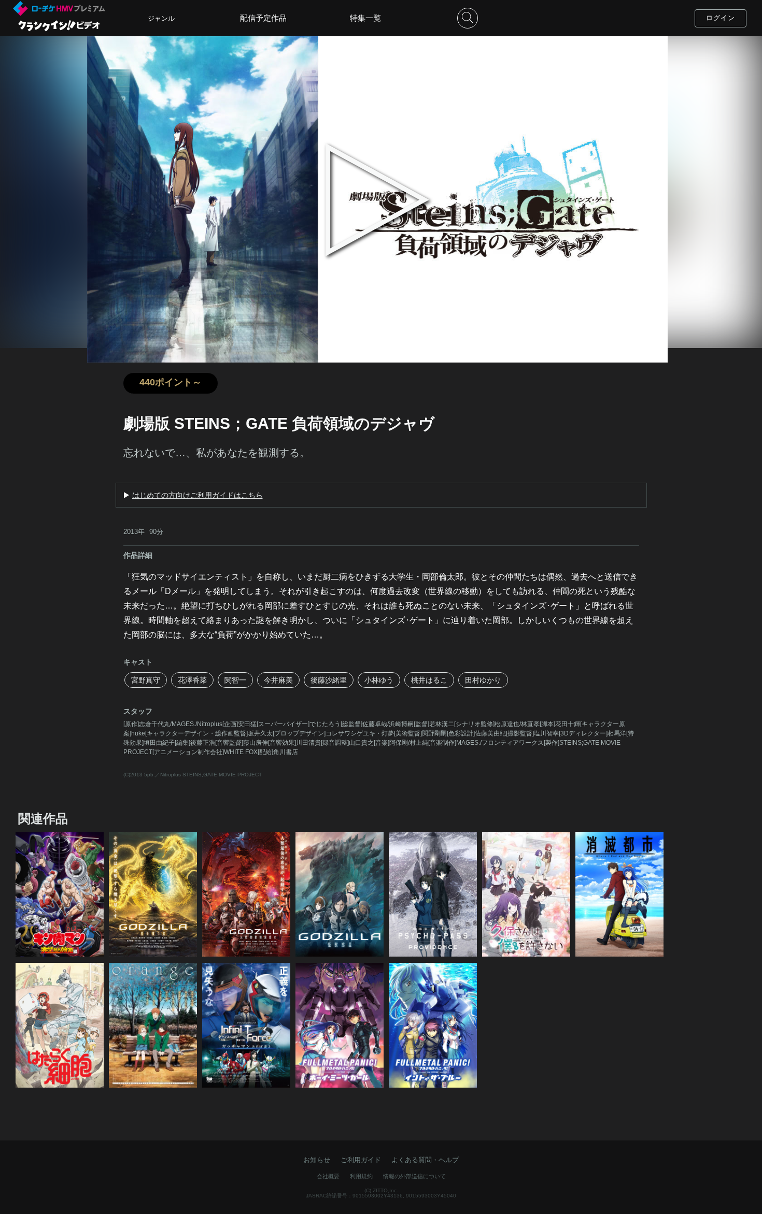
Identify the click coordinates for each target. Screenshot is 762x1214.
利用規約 (361, 1176)
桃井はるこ (429, 680)
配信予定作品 (263, 17)
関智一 (235, 680)
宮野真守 (145, 680)
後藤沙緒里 (329, 680)
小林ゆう (378, 680)
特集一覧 (365, 17)
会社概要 (328, 1176)
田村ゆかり (483, 680)
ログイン (720, 18)
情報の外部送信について (414, 1176)
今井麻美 (278, 680)
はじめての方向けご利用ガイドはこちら (197, 495)
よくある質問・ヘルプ (425, 1160)
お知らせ (316, 1160)
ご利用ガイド (361, 1160)
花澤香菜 (192, 680)
